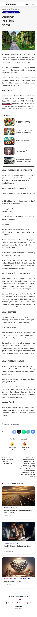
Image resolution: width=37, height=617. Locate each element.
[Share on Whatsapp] (24, 432)
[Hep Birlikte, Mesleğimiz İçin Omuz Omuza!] (18, 531)
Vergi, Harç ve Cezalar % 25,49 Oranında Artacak (23, 122)
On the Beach (15, 424)
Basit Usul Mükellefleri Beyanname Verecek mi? (18, 512)
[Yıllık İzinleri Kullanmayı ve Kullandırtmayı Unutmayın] (9, 160)
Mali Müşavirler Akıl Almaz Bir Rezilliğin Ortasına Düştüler (24, 131)
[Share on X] (19, 432)
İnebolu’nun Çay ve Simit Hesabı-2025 (23, 141)
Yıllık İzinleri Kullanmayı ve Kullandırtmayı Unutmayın (23, 160)
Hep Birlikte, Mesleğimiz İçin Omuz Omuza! (17, 547)
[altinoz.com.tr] (12, 4)
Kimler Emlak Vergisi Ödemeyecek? (22, 150)
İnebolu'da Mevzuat (11, 12)
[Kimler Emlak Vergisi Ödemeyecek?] (9, 151)
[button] (4, 4)
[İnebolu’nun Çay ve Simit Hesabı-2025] (9, 141)
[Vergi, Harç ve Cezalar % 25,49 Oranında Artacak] (9, 122)
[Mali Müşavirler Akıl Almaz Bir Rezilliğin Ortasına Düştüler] (9, 131)
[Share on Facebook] (14, 432)
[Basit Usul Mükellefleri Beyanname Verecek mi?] (18, 496)
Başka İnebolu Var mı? (12, 582)
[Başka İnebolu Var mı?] (18, 567)
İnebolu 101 (8, 578)
